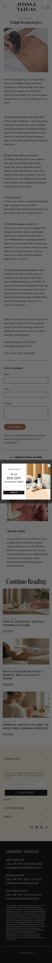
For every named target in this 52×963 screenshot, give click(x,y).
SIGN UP (14, 492)
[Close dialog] (48, 465)
